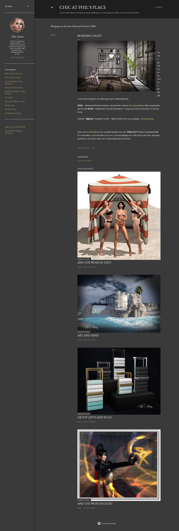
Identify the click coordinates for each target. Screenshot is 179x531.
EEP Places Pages (13, 77)
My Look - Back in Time (15, 101)
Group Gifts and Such (94, 417)
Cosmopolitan (138, 105)
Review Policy (11, 109)
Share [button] (53, 35)
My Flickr (8, 97)
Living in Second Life (14, 87)
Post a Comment (84, 161)
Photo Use (9, 105)
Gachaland (94, 132)
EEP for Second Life (13, 74)
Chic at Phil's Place (82, 7)
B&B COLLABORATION (15, 127)
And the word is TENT (94, 262)
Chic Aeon (17, 36)
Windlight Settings (13, 113)
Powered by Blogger (109, 523)
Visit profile (17, 57)
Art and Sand (88, 335)
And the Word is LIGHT (95, 503)
